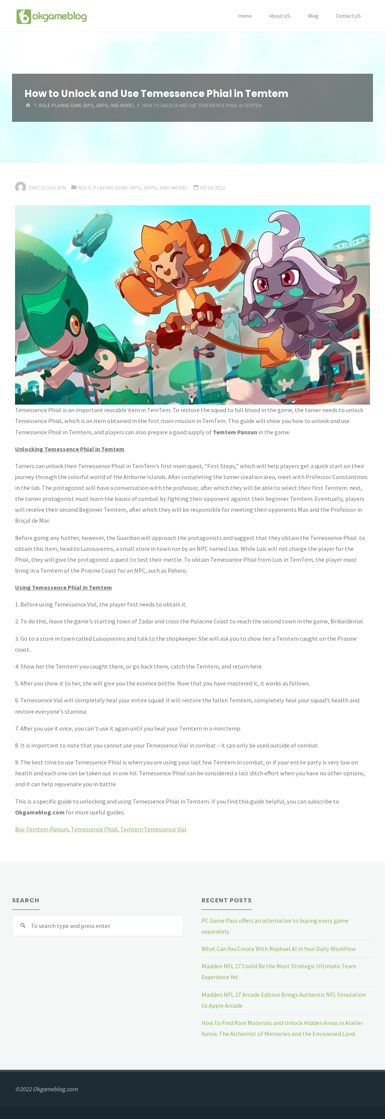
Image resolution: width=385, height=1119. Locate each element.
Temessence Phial (94, 829)
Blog (313, 15)
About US (279, 15)
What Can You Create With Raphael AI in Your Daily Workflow (279, 948)
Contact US (348, 15)
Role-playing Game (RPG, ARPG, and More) (86, 106)
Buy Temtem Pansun (41, 829)
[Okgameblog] (51, 16)
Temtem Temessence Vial (153, 829)
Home (245, 15)
